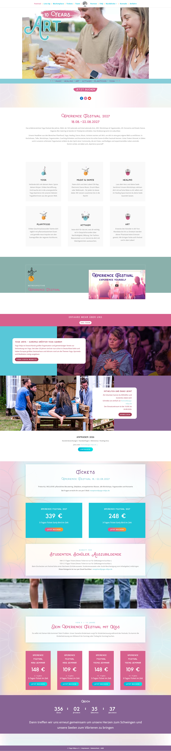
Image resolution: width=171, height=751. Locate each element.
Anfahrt (133, 4)
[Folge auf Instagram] (85, 98)
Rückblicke (110, 4)
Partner (93, 4)
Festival (37, 4)
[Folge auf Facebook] (81, 98)
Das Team (85, 323)
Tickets (69, 4)
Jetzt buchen (54, 529)
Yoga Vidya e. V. (74, 748)
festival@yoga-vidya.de (88, 445)
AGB (102, 748)
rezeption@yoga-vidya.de (100, 490)
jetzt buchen (38, 684)
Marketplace (58, 4)
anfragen (85, 449)
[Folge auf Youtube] (89, 98)
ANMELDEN (125, 414)
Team (77, 4)
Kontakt (123, 4)
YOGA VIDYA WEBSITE (27, 359)
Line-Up (47, 4)
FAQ (101, 4)
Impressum (85, 748)
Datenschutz (95, 748)
